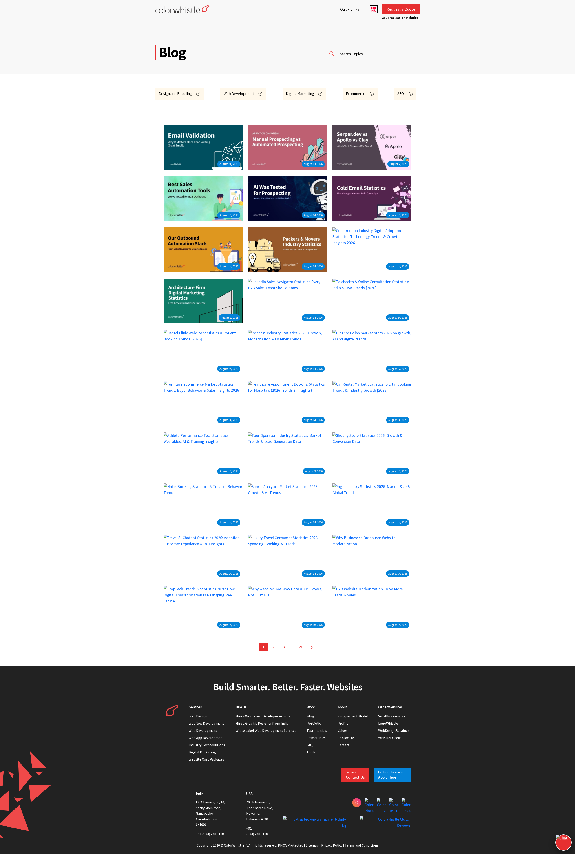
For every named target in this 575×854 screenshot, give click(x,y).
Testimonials (317, 730)
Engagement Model (353, 716)
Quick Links (349, 9)
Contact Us (346, 737)
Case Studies (316, 737)
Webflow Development (206, 723)
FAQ (310, 745)
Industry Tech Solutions (207, 745)
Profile (343, 723)
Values (342, 730)
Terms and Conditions (361, 845)
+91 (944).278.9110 (210, 834)
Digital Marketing (202, 752)
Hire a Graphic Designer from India (262, 723)
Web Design (198, 716)
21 (301, 646)
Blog (310, 716)
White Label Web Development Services (266, 730)
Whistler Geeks (389, 737)
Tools (311, 752)
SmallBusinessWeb (392, 716)
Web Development (203, 730)
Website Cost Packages (206, 759)
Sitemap (312, 845)
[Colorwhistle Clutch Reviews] (385, 822)
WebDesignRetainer (393, 730)
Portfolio (314, 723)
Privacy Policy (331, 845)
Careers (343, 745)
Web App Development (206, 737)
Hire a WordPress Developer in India (263, 716)
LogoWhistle (388, 723)
